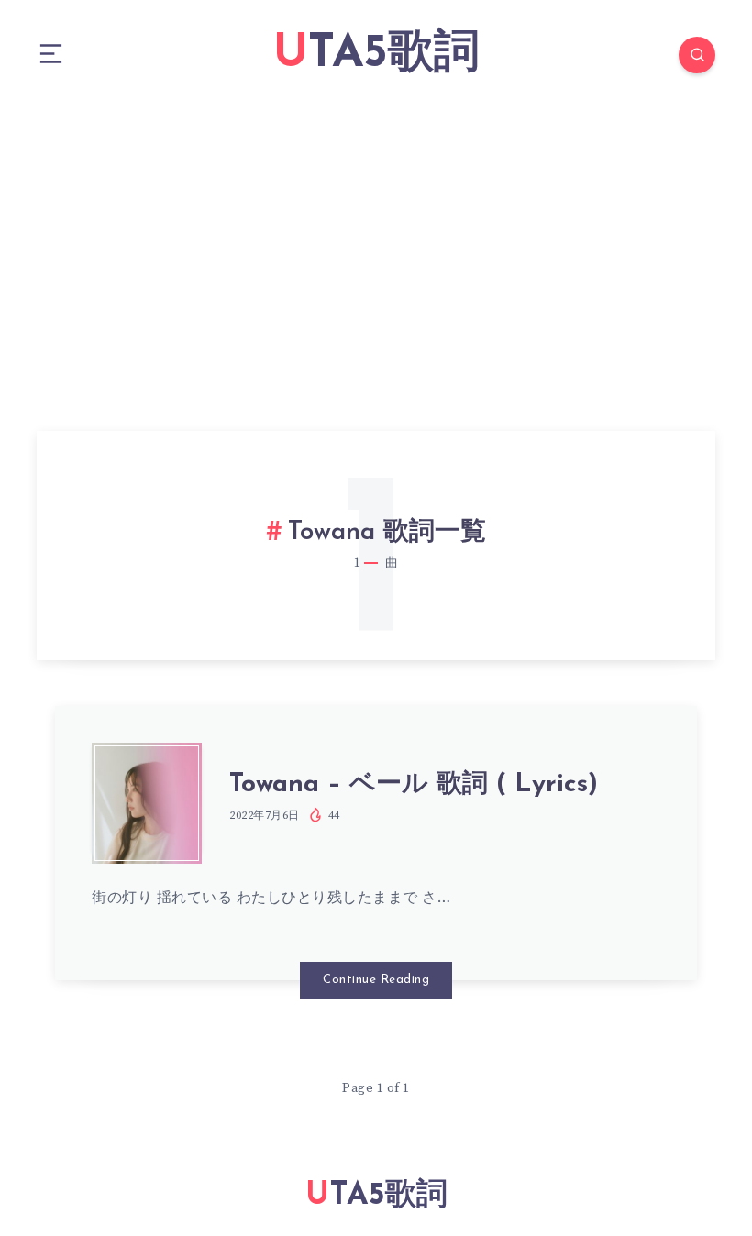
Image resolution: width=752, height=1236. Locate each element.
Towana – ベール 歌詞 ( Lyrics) (413, 785)
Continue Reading (376, 980)
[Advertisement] (376, 247)
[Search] (697, 55)
